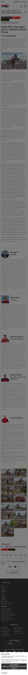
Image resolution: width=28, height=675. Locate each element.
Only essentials (14, 665)
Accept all (14, 668)
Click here (15, 660)
